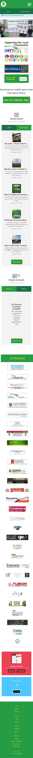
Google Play (20, 671)
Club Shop (17, 746)
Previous (2, 28)
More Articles (16, 262)
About (16, 721)
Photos (17, 726)
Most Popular (24, 127)
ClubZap (19, 753)
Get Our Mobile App (16, 100)
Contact (16, 728)
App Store (12, 671)
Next (30, 28)
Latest (9, 127)
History (16, 731)
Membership (16, 744)
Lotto (16, 718)
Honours (16, 736)
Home (16, 706)
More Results (16, 341)
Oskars (16, 738)
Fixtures (23, 289)
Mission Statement (16, 741)
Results (9, 289)
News (8, 11)
